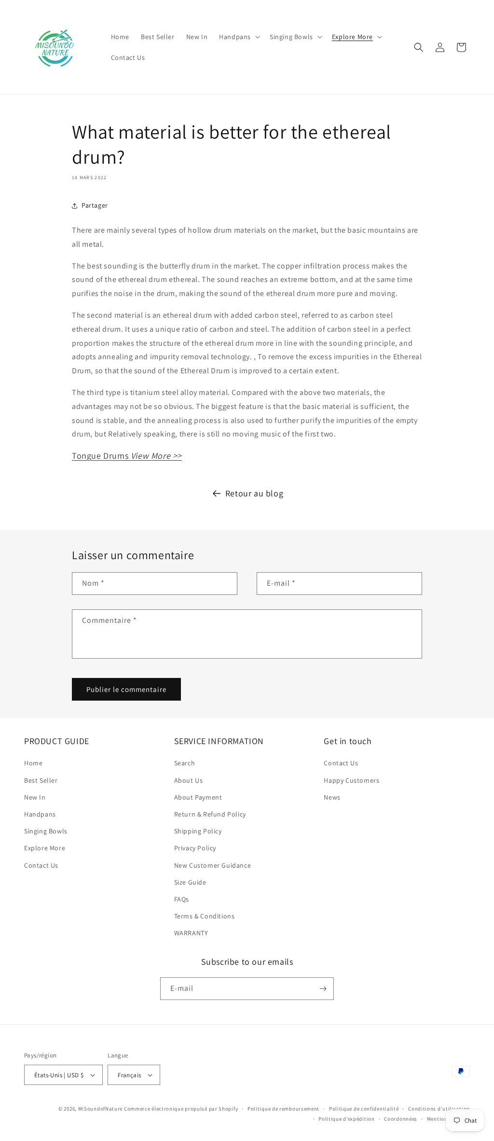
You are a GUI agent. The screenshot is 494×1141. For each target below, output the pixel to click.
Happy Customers (351, 780)
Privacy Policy (195, 848)
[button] (238, 37)
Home (33, 763)
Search (184, 763)
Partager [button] (95, 205)
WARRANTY (191, 933)
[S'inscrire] (322, 988)
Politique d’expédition (346, 1118)
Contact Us (41, 865)
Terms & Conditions (204, 916)
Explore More (44, 848)
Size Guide (190, 882)
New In (35, 797)
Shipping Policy (198, 831)
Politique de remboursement (283, 1108)
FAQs (181, 899)
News (332, 797)
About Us (188, 780)
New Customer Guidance (212, 865)
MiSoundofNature (100, 1108)
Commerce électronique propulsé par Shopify (181, 1108)
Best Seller (41, 780)
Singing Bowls (46, 831)
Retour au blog (254, 493)
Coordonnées (400, 1118)
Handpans (40, 814)
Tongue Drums (127, 455)
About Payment (198, 797)
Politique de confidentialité (364, 1108)
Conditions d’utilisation (439, 1108)
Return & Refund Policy (210, 814)
